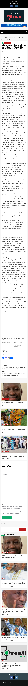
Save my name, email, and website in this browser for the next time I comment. (12, 507)
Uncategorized (8, 43)
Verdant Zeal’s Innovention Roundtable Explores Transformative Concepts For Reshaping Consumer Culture (13, 665)
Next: (14, 373)
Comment (4, 474)
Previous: (13, 367)
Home (11, 3)
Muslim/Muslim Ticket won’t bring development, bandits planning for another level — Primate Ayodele (13, 611)
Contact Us (15, 3)
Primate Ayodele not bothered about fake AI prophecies (7, 350)
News (4, 578)
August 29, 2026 (10, 405)
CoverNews (20, 682)
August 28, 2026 (10, 586)
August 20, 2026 (10, 432)
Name (3, 493)
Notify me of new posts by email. (11, 513)
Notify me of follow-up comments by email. (13, 511)
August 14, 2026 (10, 458)
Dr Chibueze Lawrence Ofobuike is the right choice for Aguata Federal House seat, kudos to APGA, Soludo (13, 429)
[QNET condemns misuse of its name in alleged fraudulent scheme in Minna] (14, 392)
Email (16, 493)
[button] (2, 31)
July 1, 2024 (9, 51)
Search (3, 524)
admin (4, 51)
